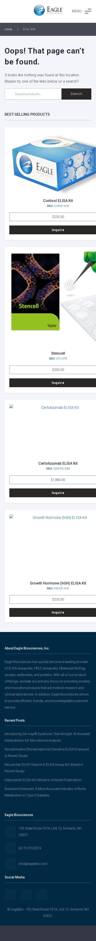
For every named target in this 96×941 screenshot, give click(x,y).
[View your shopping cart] (80, 933)
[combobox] (33, 94)
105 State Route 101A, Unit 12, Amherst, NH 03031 (50, 832)
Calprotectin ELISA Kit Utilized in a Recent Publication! (43, 780)
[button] (81, 11)
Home (8, 29)
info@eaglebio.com (33, 864)
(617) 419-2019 (30, 848)
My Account (16, 933)
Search (76, 94)
